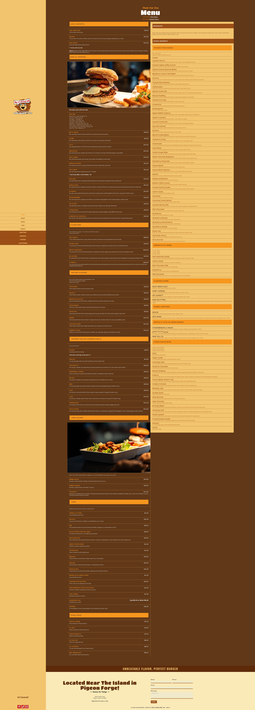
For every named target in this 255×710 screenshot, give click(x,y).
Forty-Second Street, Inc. (158, 707)
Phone (174, 679)
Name (153, 679)
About (23, 218)
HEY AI (168, 707)
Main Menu (154, 17)
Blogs (23, 222)
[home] (23, 106)
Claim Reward (23, 243)
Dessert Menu (154, 19)
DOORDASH (23, 236)
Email (153, 685)
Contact (23, 229)
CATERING (23, 239)
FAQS (22, 225)
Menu (23, 215)
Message (154, 691)
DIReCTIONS (23, 232)
